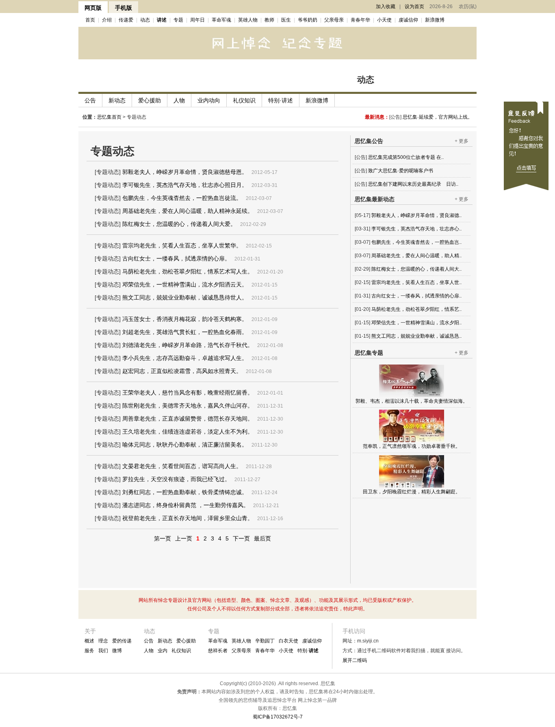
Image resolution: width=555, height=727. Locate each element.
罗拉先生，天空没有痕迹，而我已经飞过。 (176, 479)
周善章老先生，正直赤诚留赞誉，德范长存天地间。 (187, 418)
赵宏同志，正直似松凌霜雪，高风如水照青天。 (182, 371)
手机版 (123, 7)
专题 (178, 20)
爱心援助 (149, 100)
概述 (89, 641)
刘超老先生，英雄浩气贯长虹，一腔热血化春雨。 (184, 332)
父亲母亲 (334, 20)
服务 (89, 650)
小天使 (384, 20)
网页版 (93, 7)
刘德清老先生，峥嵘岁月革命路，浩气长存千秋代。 (187, 345)
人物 (179, 100)
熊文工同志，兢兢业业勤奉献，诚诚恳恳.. (416, 336)
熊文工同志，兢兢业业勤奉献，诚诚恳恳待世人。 (184, 297)
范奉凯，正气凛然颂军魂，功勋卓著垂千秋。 (411, 446)
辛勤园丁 (265, 641)
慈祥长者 (218, 650)
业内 (162, 650)
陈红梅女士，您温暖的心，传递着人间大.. (416, 269)
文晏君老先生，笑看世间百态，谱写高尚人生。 (182, 466)
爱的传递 (122, 641)
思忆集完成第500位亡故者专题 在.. (406, 150)
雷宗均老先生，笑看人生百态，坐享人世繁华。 (182, 245)
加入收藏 (385, 6)
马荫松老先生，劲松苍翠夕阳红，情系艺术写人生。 (187, 271)
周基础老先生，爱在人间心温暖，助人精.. (416, 255)
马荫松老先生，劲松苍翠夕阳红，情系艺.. (416, 309)
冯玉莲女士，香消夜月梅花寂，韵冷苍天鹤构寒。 (184, 319)
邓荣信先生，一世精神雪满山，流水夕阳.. (416, 323)
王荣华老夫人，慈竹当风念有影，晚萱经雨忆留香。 (187, 392)
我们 (103, 650)
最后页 (262, 538)
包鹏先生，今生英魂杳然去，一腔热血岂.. (416, 242)
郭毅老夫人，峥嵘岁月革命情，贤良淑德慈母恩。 (184, 172)
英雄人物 (248, 20)
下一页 (241, 538)
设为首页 (414, 6)
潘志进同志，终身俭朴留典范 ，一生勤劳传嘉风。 (185, 505)
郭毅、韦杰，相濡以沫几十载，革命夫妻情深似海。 (412, 401)
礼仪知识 (244, 100)
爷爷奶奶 (307, 20)
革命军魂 (221, 20)
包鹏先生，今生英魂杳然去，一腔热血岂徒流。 (182, 198)
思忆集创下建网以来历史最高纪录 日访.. (413, 177)
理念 (103, 641)
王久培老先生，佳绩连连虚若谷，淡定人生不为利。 (187, 431)
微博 (117, 650)
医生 (286, 20)
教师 (269, 20)
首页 (90, 20)
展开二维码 (355, 660)
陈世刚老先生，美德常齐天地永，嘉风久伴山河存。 (187, 405)
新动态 (117, 100)
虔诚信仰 (408, 20)
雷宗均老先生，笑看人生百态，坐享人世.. (416, 282)
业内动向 (208, 100)
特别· (308, 650)
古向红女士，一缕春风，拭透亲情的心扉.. (416, 296)
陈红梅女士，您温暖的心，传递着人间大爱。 (179, 224)
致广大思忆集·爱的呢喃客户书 (400, 164)
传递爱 (126, 20)
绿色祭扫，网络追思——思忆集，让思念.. (413, 190)
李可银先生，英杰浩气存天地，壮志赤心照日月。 (184, 185)
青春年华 (360, 20)
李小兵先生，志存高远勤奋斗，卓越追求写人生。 (184, 358)
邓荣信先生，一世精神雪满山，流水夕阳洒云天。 (184, 284)
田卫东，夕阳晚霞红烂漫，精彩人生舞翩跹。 (411, 492)
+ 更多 (461, 141)
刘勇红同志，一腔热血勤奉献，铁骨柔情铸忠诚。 (184, 492)
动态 (145, 20)
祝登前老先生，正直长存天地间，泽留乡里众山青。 (187, 518)
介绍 (107, 20)
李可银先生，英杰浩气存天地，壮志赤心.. (416, 229)
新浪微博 (434, 20)
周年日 (197, 20)
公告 (90, 100)
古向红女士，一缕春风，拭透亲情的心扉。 (176, 258)
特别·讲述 (280, 100)
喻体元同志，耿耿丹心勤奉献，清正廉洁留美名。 (184, 444)
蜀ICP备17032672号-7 (278, 717)
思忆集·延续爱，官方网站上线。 (438, 117)
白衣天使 (288, 641)
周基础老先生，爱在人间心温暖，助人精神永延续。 (187, 211)
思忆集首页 (109, 117)
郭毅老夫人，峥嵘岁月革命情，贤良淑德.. (416, 215)
